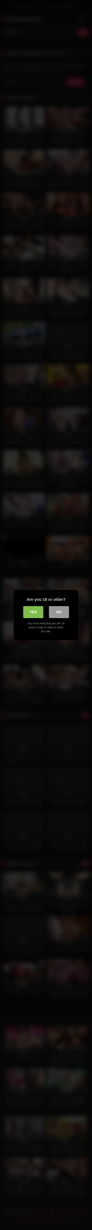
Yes (33, 612)
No (59, 612)
